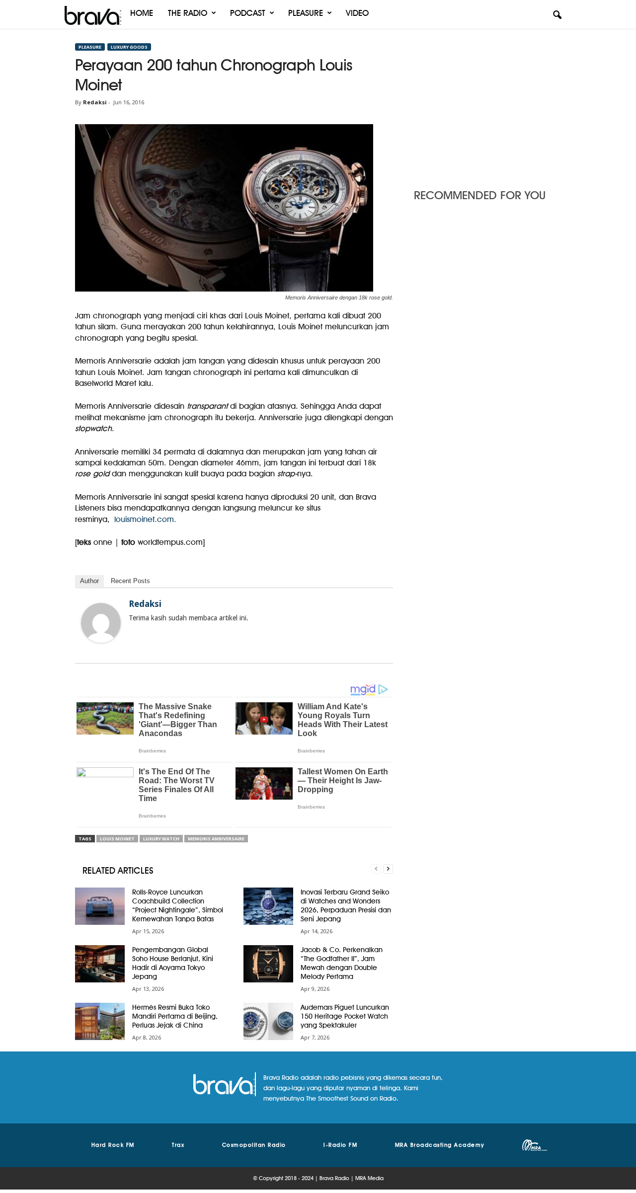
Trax (178, 1144)
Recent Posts (130, 581)
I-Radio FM (340, 1144)
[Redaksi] (101, 623)
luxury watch (161, 838)
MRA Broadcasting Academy (440, 1144)
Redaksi (95, 102)
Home (141, 13)
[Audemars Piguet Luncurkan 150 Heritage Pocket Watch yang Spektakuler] (268, 1021)
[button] (557, 15)
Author (89, 581)
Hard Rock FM (113, 1144)
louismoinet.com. (145, 519)
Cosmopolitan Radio (254, 1144)
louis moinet (117, 838)
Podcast (247, 13)
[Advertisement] (487, 106)
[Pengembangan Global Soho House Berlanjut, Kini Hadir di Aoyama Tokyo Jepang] (100, 963)
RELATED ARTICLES (118, 870)
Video (357, 13)
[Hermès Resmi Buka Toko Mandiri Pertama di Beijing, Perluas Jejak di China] (100, 1021)
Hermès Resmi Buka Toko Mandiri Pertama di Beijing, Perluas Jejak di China (175, 1016)
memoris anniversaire (216, 838)
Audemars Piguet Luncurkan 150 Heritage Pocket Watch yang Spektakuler (345, 1016)
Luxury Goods (129, 47)
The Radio (187, 13)
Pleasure (305, 13)
